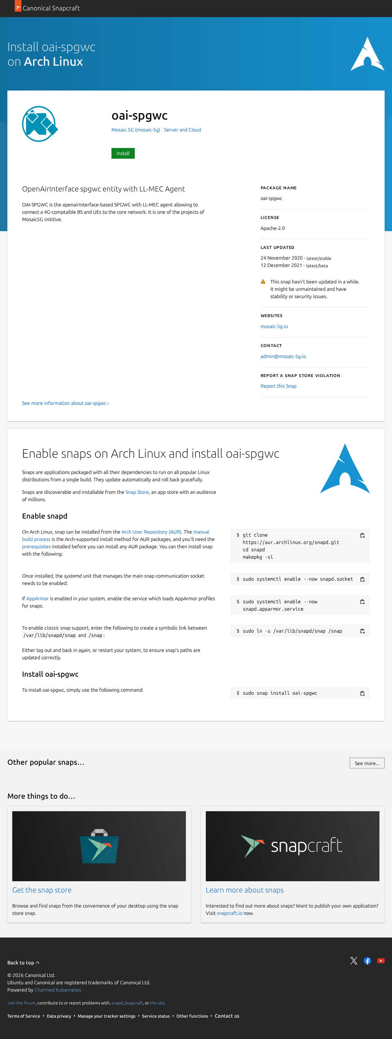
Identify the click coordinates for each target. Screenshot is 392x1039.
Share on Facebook (367, 960)
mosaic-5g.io (274, 326)
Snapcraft (134, 1002)
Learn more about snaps (245, 890)
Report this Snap (278, 386)
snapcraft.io (229, 913)
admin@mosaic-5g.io (283, 356)
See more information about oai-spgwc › (65, 403)
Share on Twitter (354, 960)
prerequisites (36, 546)
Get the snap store (42, 890)
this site (157, 1002)
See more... (367, 763)
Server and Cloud (182, 129)
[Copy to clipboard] (362, 535)
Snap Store (137, 492)
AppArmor (37, 598)
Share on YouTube (381, 960)
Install (123, 153)
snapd (117, 1002)
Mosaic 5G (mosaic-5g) (136, 129)
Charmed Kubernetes (58, 990)
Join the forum (21, 1002)
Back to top (21, 962)
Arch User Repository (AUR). (152, 531)
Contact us (227, 1016)
